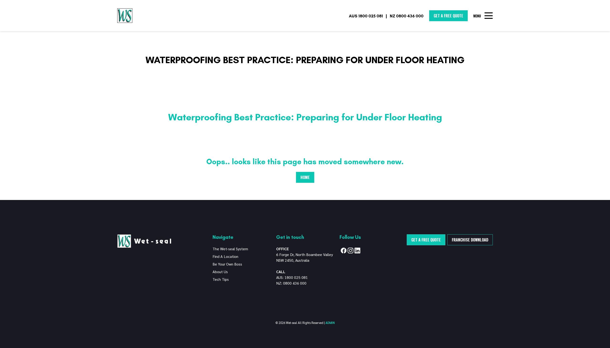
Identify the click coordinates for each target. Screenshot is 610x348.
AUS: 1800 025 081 (292, 277)
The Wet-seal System (230, 248)
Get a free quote (426, 240)
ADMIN (330, 323)
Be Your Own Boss (227, 263)
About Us (220, 271)
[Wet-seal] (144, 240)
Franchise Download (470, 240)
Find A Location (225, 256)
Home (305, 177)
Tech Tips (221, 279)
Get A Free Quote (448, 16)
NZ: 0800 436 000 (291, 283)
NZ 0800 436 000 (406, 15)
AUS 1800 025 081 (366, 15)
